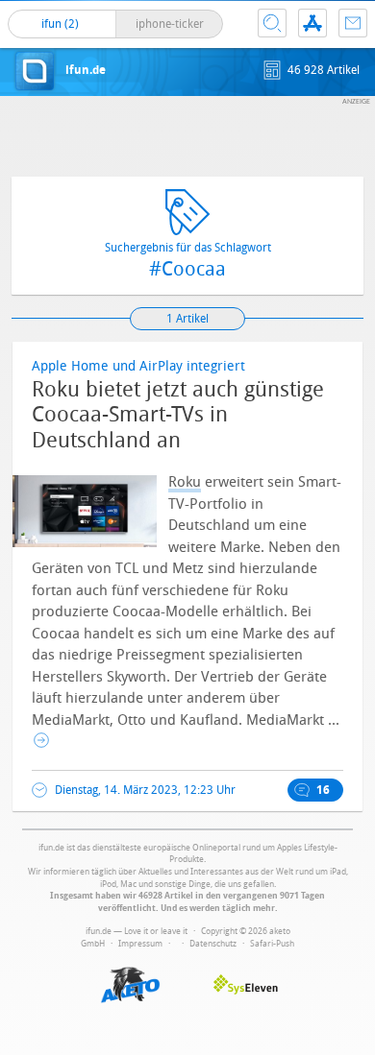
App (312, 23)
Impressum (140, 943)
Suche (272, 23)
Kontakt (352, 23)
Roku (184, 482)
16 (323, 790)
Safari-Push (272, 943)
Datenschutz (213, 943)
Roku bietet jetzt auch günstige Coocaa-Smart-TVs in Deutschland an (178, 415)
